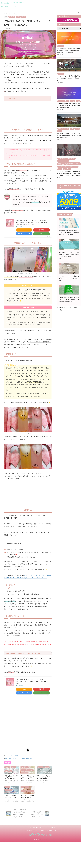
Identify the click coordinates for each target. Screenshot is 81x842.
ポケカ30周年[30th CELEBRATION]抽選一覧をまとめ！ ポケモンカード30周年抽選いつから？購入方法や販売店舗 (68, 50)
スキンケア (7, 756)
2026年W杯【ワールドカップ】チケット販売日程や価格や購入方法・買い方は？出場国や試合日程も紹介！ (69, 135)
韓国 (31, 758)
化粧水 (12, 756)
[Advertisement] (28, 114)
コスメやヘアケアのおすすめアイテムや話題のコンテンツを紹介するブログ (40, 830)
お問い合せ (39, 827)
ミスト (20, 758)
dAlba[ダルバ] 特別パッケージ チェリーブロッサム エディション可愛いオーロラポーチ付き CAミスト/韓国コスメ (32, 221)
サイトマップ (46, 827)
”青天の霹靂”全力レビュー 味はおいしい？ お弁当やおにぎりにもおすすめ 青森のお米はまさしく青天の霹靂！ (69, 232)
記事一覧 (53, 827)
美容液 (16, 756)
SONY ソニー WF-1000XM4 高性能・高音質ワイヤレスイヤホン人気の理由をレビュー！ (69, 278)
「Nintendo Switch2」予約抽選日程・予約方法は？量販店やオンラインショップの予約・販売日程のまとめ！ (68, 105)
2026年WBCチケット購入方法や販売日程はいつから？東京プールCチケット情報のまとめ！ (69, 78)
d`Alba (6, 758)
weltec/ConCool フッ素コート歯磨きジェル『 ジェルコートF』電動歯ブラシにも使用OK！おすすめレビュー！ (69, 299)
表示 (13, 98)
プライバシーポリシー (31, 827)
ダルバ (16, 758)
